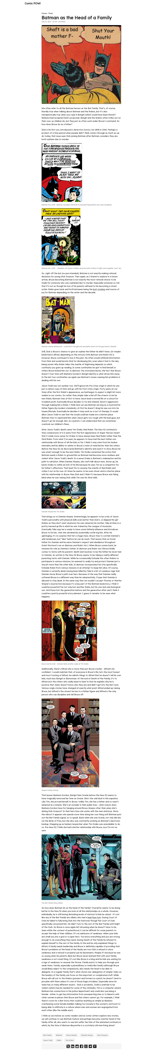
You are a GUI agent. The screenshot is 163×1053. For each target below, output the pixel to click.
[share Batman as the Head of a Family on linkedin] (72, 1046)
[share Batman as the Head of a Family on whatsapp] (86, 1046)
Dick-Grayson (102, 1035)
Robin (59, 1040)
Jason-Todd (47, 1040)
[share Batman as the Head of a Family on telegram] (90, 1046)
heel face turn (94, 917)
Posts (50, 13)
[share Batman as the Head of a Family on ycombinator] (94, 1046)
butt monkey (99, 289)
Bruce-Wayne (71, 1035)
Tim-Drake (70, 1040)
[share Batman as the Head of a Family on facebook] (81, 1046)
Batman (59, 1035)
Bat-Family (47, 1035)
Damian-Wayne (87, 1035)
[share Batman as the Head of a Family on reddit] (77, 1046)
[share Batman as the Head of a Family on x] (68, 1046)
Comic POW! (33, 3)
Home (44, 13)
